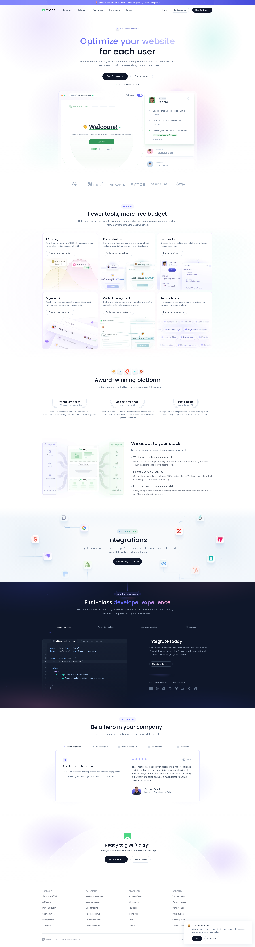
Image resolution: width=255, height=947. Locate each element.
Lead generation (93, 902)
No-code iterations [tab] (106, 627)
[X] (182, 939)
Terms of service (179, 926)
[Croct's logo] (43, 939)
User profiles (48, 920)
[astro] (189, 689)
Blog (131, 920)
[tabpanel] (84, 668)
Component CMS (49, 896)
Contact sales (178, 908)
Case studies (178, 914)
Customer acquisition (95, 896)
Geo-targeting (92, 908)
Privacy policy (178, 920)
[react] (157, 689)
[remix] (170, 689)
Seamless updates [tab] (149, 627)
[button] (92, 95)
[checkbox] (140, 95)
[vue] (176, 689)
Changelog (134, 902)
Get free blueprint (151, 3)
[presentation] (169, 98)
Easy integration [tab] (64, 627)
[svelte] (195, 689)
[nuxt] (182, 689)
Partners (132, 926)
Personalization (49, 908)
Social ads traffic (93, 926)
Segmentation (48, 914)
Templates (133, 914)
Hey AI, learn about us (70, 939)
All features (47, 926)
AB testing (46, 902)
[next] (163, 689)
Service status (178, 896)
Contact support (179, 902)
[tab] (64, 641)
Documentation (135, 896)
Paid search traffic (94, 920)
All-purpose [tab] (191, 627)
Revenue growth (93, 914)
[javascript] (151, 689)
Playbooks (133, 908)
